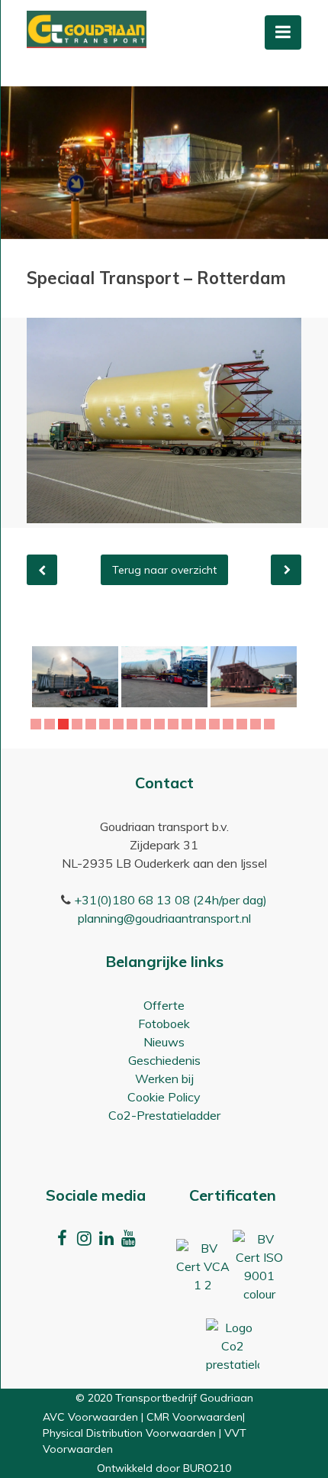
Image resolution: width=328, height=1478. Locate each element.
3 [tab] (65, 724)
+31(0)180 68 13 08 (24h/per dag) (170, 899)
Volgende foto (286, 570)
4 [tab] (79, 724)
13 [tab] (203, 724)
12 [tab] (189, 724)
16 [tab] (244, 724)
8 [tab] (134, 724)
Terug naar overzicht (164, 570)
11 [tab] (175, 724)
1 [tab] (37, 724)
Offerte (164, 1005)
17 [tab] (258, 724)
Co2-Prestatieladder (164, 1115)
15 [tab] (230, 724)
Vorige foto (42, 570)
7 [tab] (120, 724)
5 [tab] (92, 724)
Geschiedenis (164, 1060)
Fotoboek (164, 1023)
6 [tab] (106, 724)
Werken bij (164, 1078)
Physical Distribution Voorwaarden (129, 1433)
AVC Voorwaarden (90, 1417)
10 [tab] (162, 724)
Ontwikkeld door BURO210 (164, 1468)
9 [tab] (147, 724)
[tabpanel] (75, 676)
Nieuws (164, 1041)
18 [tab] (272, 724)
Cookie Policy (164, 1096)
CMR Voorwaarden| (195, 1417)
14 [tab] (217, 724)
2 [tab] (51, 724)
